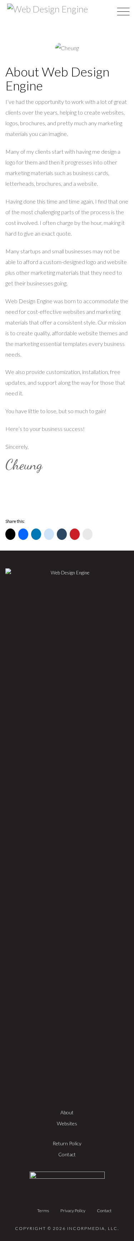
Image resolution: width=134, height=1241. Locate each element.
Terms (43, 1210)
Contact (67, 1154)
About (67, 1112)
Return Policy (67, 1143)
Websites (67, 1123)
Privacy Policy (72, 1210)
